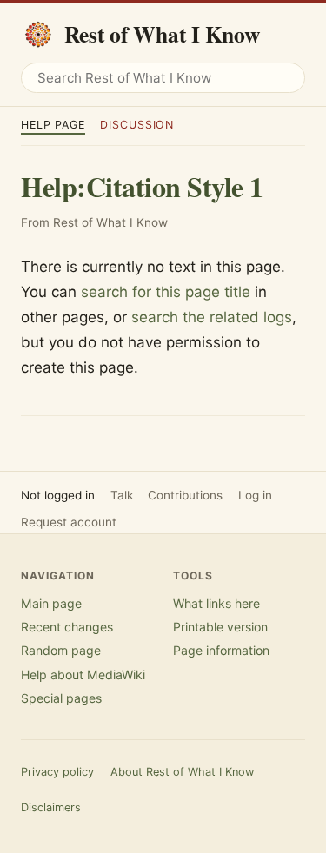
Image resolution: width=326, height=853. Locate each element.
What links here (216, 603)
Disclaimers (51, 807)
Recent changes (67, 626)
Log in (255, 495)
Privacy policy (57, 771)
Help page (53, 124)
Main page (51, 603)
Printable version (220, 626)
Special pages (61, 698)
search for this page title (165, 292)
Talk (121, 495)
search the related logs (211, 317)
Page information (221, 650)
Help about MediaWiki (83, 674)
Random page (61, 650)
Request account (68, 522)
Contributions (185, 495)
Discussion (137, 124)
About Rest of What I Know (182, 771)
